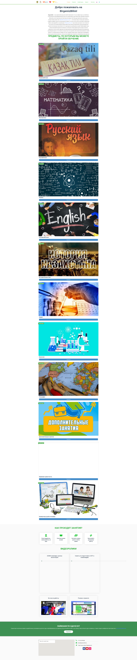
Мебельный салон (68, 22)
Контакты (93, 2)
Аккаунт (86, 2)
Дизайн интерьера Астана (65, 19)
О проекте (74, 2)
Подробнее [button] (68, 80)
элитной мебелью (121, 628)
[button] (68, 631)
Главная (68, 2)
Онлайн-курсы (80, 2)
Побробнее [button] (68, 519)
